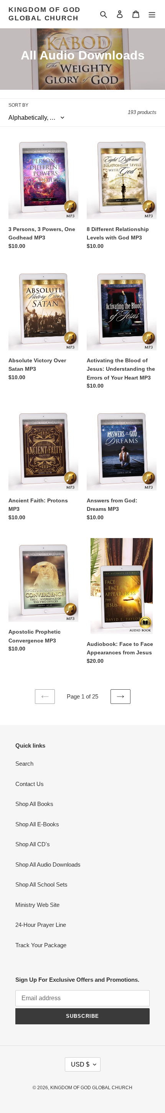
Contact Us (29, 784)
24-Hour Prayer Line (40, 924)
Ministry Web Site (37, 905)
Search (24, 763)
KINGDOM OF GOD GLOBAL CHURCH (44, 14)
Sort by (18, 105)
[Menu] (152, 14)
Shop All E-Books (37, 824)
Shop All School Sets (41, 884)
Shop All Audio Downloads (48, 864)
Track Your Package (40, 945)
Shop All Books (34, 804)
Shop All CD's (32, 844)
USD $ (80, 1064)
